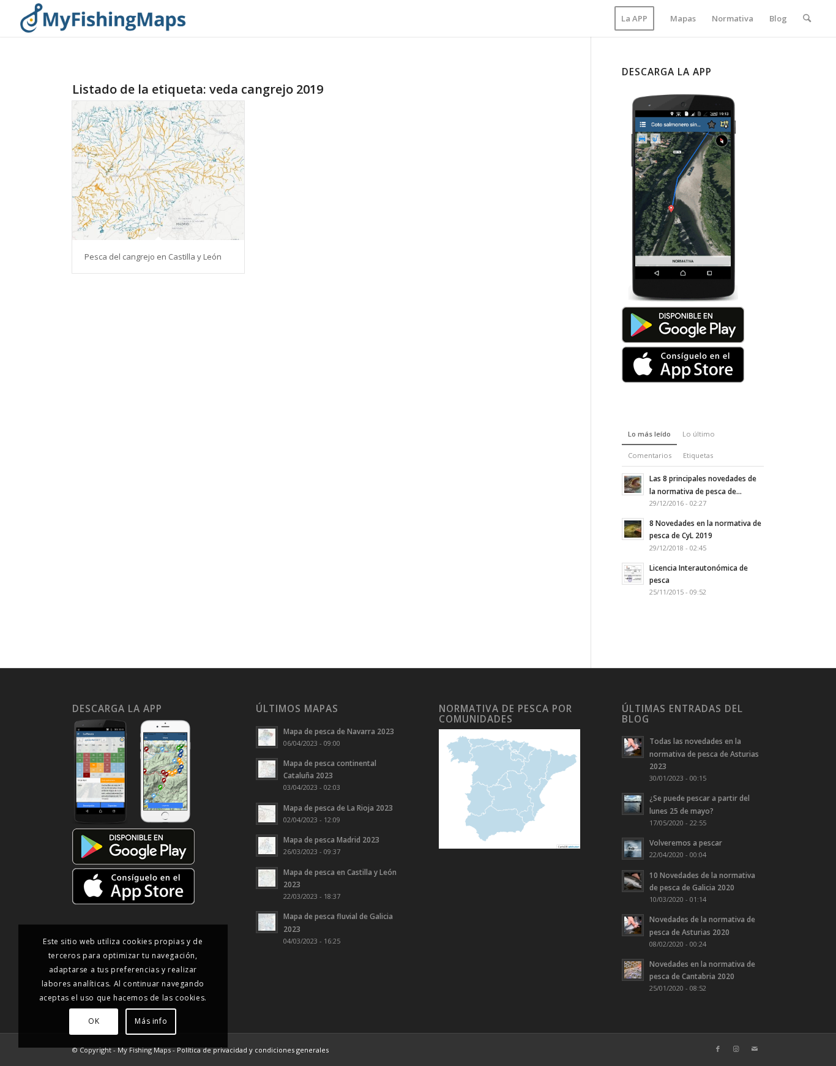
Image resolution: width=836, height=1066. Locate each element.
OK (93, 1021)
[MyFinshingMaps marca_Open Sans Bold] (102, 18)
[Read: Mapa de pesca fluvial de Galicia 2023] (267, 922)
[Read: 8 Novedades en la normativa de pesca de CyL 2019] (633, 529)
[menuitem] (634, 18)
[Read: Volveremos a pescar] (633, 849)
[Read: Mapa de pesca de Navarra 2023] (267, 737)
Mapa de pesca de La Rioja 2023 (338, 808)
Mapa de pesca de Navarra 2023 (338, 731)
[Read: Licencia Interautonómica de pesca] (633, 574)
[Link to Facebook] (718, 1049)
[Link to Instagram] (736, 1049)
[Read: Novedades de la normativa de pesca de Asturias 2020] (633, 925)
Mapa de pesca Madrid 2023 (331, 839)
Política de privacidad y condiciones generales (253, 1049)
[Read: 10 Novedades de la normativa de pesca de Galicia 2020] (633, 881)
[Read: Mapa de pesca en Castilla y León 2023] (267, 878)
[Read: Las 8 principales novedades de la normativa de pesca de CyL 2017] (633, 484)
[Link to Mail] (754, 1049)
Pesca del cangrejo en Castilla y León (153, 256)
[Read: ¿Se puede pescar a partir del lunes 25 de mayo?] (633, 804)
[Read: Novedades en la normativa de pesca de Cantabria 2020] (633, 970)
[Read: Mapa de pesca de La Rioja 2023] (267, 814)
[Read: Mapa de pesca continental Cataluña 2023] (267, 769)
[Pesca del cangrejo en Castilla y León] (158, 170)
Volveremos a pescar (685, 842)
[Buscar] (807, 18)
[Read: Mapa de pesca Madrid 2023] (267, 846)
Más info (151, 1021)
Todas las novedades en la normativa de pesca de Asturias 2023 (704, 753)
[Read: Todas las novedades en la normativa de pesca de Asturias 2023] (633, 747)
